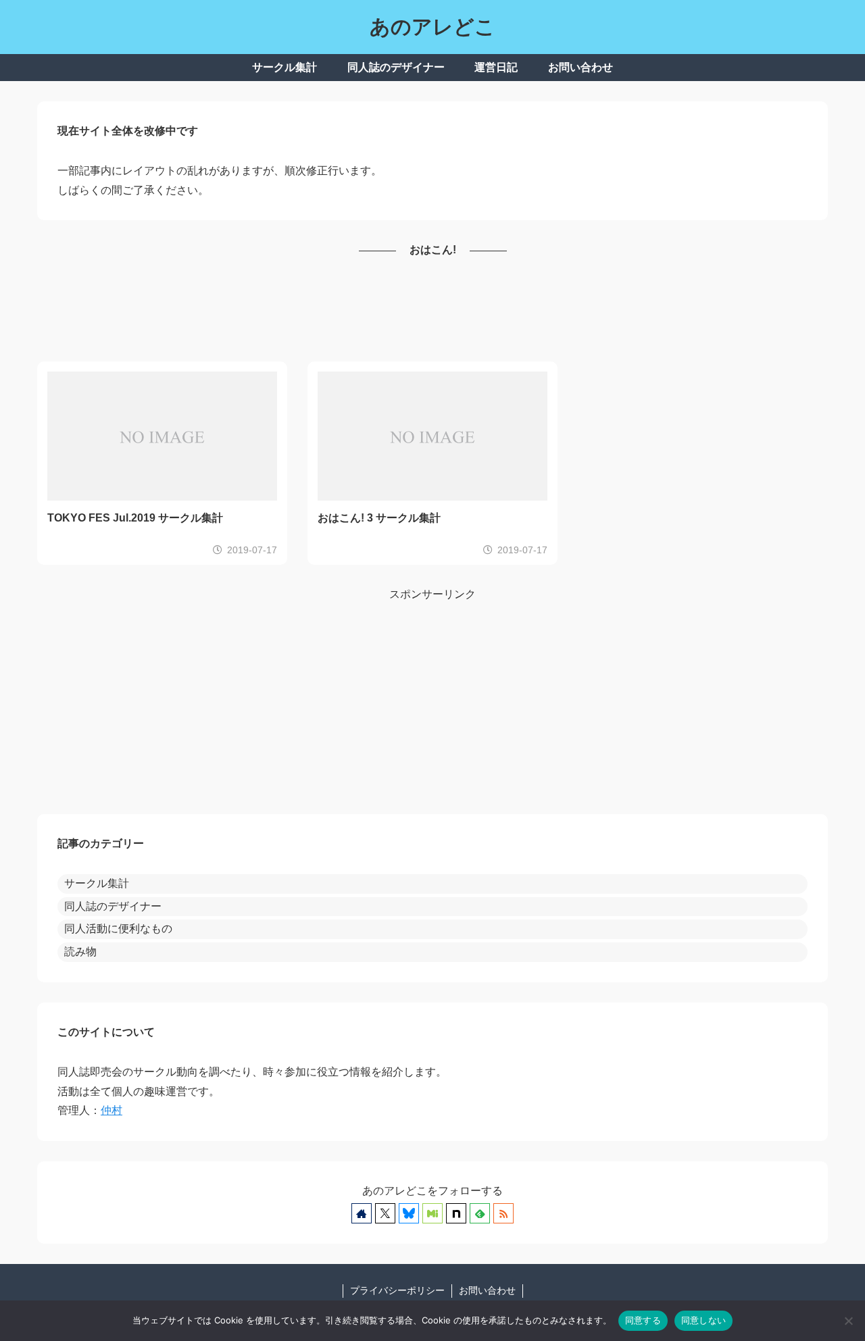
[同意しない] (848, 1320)
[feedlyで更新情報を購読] (480, 1213)
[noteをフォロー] (456, 1213)
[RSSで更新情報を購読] (503, 1213)
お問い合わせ (487, 1290)
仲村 (111, 1110)
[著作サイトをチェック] (361, 1213)
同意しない (703, 1320)
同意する (643, 1320)
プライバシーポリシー (397, 1290)
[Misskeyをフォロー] (432, 1213)
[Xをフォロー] (385, 1213)
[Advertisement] (432, 310)
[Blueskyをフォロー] (409, 1213)
